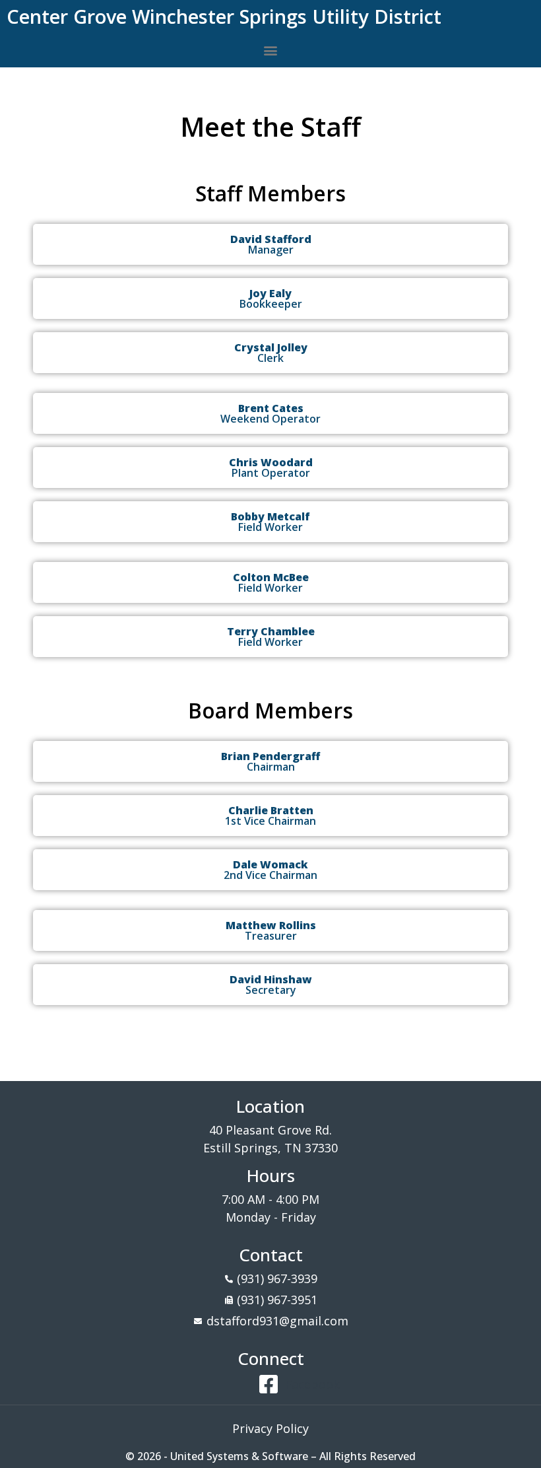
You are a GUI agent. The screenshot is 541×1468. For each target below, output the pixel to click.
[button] (271, 50)
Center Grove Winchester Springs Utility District (224, 16)
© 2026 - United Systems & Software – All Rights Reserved (270, 1456)
